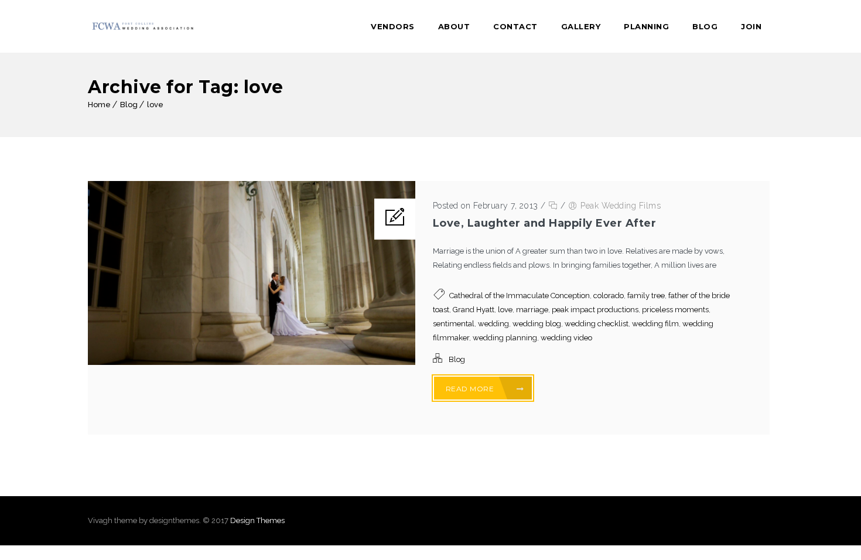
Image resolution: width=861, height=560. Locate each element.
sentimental (453, 323)
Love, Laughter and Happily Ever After (545, 223)
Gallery (581, 26)
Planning (646, 26)
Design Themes (257, 520)
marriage (532, 309)
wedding (493, 323)
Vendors (393, 26)
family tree (646, 295)
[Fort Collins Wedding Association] (143, 26)
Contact (515, 26)
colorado (608, 295)
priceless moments (675, 309)
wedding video (566, 337)
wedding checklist (596, 323)
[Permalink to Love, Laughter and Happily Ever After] (251, 362)
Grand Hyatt (473, 309)
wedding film (655, 323)
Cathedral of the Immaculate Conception (519, 295)
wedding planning (505, 337)
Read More (471, 388)
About (454, 26)
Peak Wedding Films (620, 205)
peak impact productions (595, 309)
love (155, 104)
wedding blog (536, 323)
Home (99, 104)
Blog (705, 26)
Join (751, 26)
